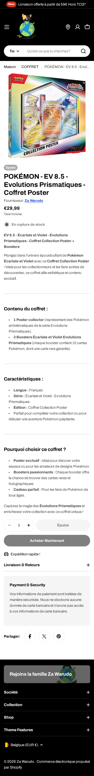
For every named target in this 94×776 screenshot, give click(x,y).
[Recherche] (83, 51)
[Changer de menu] (7, 27)
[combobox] (47, 51)
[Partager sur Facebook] (30, 636)
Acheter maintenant (47, 541)
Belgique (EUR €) (24, 745)
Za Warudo (34, 201)
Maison (10, 67)
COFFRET (30, 67)
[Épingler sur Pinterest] (59, 636)
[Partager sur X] (44, 636)
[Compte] (78, 27)
